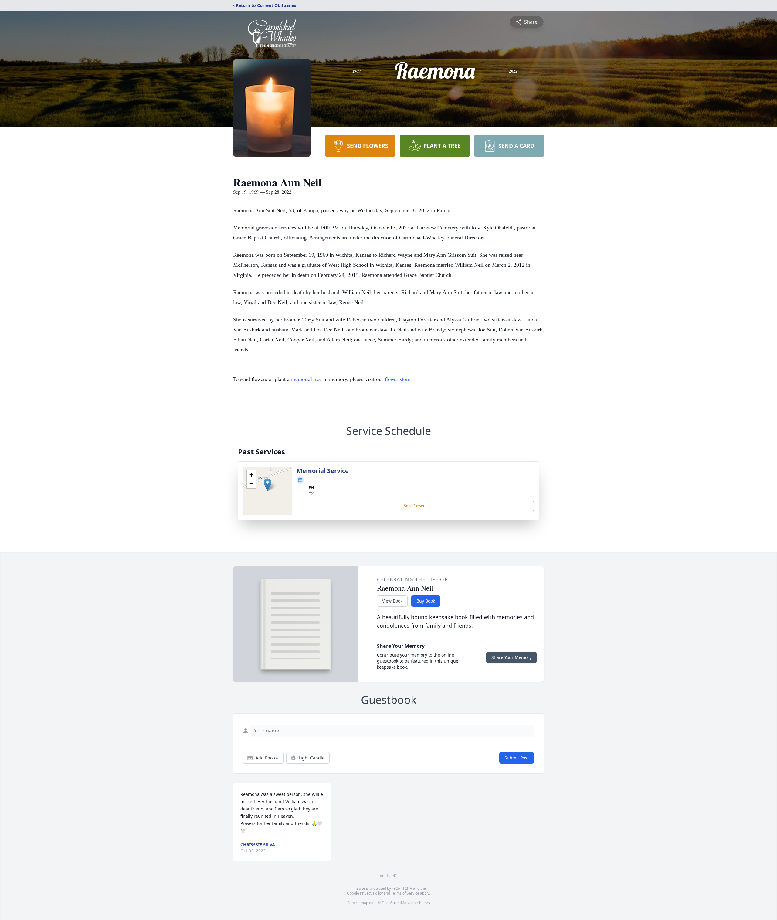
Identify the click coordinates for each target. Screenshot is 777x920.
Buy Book (425, 601)
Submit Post (516, 758)
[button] (267, 484)
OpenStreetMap (395, 902)
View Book (392, 601)
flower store (397, 378)
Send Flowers (415, 505)
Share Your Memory (511, 657)
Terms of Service (405, 893)
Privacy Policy (371, 893)
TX (311, 494)
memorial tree (306, 378)
